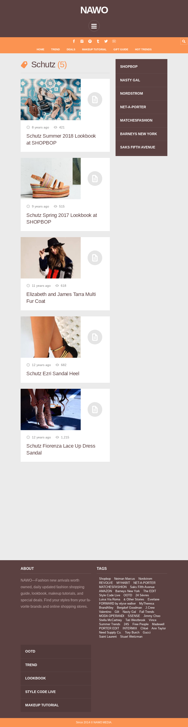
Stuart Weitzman (131, 636)
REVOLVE (106, 582)
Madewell (158, 624)
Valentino (105, 611)
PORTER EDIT (109, 628)
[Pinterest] (90, 41)
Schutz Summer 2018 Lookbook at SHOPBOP (61, 139)
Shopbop (105, 578)
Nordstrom (145, 578)
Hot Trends (143, 49)
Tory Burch (132, 632)
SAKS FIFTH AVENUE (137, 147)
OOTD (128, 595)
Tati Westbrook (135, 620)
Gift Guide (120, 49)
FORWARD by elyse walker (117, 603)
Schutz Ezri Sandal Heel (52, 373)
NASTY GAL (130, 80)
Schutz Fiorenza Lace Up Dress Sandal (60, 449)
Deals (71, 49)
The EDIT (149, 591)
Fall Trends (146, 611)
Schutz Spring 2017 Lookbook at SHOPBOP (61, 218)
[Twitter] (106, 41)
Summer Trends (109, 624)
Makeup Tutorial (94, 49)
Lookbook (35, 678)
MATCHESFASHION (136, 120)
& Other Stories (134, 599)
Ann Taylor (159, 628)
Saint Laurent (108, 636)
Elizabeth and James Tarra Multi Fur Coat (61, 297)
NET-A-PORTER (133, 107)
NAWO (94, 10)
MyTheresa (146, 603)
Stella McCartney (110, 620)
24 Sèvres (142, 595)
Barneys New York (127, 591)
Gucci (147, 632)
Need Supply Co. (110, 632)
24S (126, 624)
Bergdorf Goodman (129, 607)
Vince (152, 620)
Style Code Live (109, 595)
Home (40, 49)
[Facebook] (74, 41)
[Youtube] (114, 41)
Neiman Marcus (124, 578)
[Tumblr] (98, 41)
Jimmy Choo (152, 615)
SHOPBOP (129, 66)
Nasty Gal (129, 611)
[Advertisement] (56, 515)
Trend (55, 49)
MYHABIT (123, 582)
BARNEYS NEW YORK (138, 134)
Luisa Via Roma (109, 599)
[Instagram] (82, 41)
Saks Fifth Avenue (142, 586)
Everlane (153, 599)
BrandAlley (106, 607)
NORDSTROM (131, 93)
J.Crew (150, 607)
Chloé (144, 628)
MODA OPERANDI (111, 615)
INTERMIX (130, 628)
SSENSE (134, 615)
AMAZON (105, 591)
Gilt (117, 611)
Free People (141, 624)
